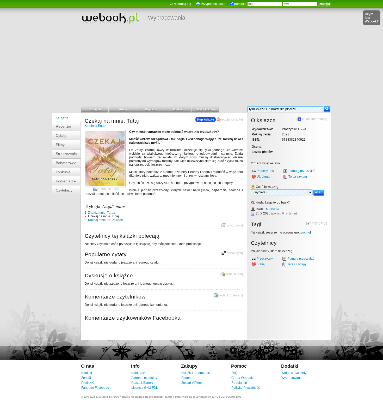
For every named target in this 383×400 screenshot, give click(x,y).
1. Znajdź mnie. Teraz (100, 212)
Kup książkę (205, 119)
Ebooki (186, 378)
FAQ (234, 373)
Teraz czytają (296, 264)
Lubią (261, 264)
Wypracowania (166, 17)
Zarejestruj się (180, 4)
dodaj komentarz (230, 295)
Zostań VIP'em (191, 383)
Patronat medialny (144, 378)
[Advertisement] (191, 66)
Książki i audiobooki (195, 373)
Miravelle (272, 209)
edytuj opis (234, 225)
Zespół (86, 378)
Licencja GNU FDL (144, 388)
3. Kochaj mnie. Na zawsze (104, 220)
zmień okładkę (107, 189)
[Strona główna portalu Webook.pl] (110, 18)
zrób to (305, 232)
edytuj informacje (314, 119)
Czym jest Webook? (372, 17)
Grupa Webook (242, 378)
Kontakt (86, 373)
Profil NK (87, 383)
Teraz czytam (297, 176)
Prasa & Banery (142, 383)
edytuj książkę (232, 119)
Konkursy (138, 373)
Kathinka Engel (95, 126)
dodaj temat (233, 274)
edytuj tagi (319, 223)
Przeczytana (265, 171)
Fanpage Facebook (95, 388)
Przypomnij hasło (213, 4)
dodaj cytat (234, 253)
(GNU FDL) (218, 397)
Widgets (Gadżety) (294, 373)
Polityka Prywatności (246, 388)
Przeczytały (265, 258)
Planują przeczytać (300, 258)
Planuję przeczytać (301, 171)
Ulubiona (263, 176)
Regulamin (239, 383)
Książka (61, 117)
